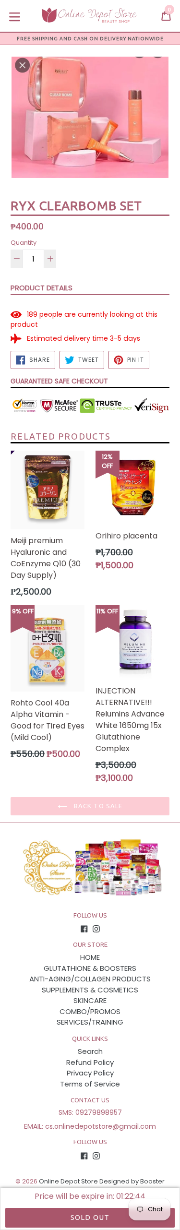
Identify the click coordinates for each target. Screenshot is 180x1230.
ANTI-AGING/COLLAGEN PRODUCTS (90, 979)
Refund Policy (90, 1062)
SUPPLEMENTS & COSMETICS (90, 990)
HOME (90, 957)
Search (90, 1051)
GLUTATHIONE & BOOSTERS (90, 968)
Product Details (41, 288)
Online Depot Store (68, 1181)
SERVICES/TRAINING (90, 1022)
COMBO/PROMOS (90, 1011)
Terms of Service (90, 1084)
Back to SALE (97, 805)
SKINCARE (90, 1000)
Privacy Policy (90, 1073)
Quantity (23, 242)
